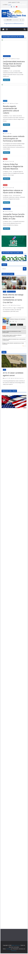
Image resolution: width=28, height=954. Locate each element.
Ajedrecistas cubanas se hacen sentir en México (13, 191)
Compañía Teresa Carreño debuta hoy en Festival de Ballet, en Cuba (13, 216)
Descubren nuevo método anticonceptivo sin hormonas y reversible (13, 138)
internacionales (7, 56)
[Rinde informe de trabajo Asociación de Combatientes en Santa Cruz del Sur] (14, 282)
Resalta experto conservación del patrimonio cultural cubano (11, 109)
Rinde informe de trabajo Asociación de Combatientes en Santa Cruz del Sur (13, 298)
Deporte (5, 158)
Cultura (5, 100)
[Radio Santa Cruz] (3, 29)
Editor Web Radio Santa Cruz (18, 378)
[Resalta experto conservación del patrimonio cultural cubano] (14, 91)
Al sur (4, 291)
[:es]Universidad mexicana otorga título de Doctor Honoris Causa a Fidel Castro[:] (14, 64)
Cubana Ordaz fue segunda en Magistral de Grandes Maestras (13, 166)
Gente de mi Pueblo (11, 291)
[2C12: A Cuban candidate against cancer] (14, 361)
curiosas (5, 131)
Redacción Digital (16, 58)
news (4, 369)
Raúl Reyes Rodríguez (16, 305)
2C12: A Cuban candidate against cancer (13, 374)
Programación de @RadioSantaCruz (14, 23)
